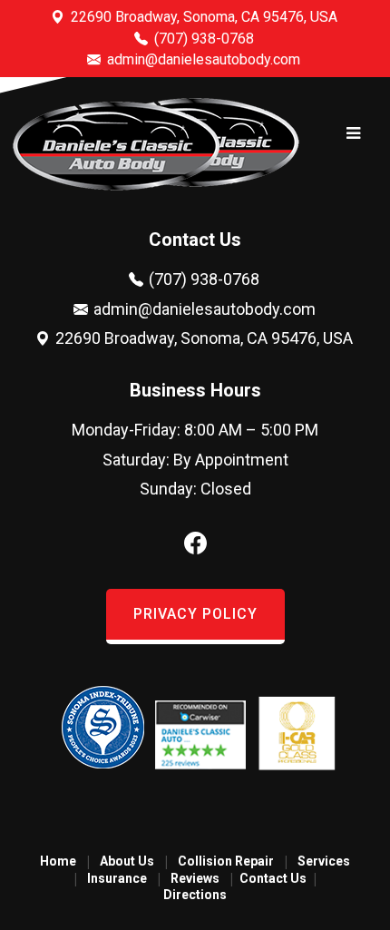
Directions (195, 894)
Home (58, 861)
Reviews (195, 878)
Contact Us (273, 878)
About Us (127, 861)
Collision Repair (226, 861)
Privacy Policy (195, 613)
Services (323, 861)
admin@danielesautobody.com (201, 59)
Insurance (117, 878)
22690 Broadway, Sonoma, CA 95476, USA (202, 16)
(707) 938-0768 (202, 38)
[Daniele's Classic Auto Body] (116, 187)
